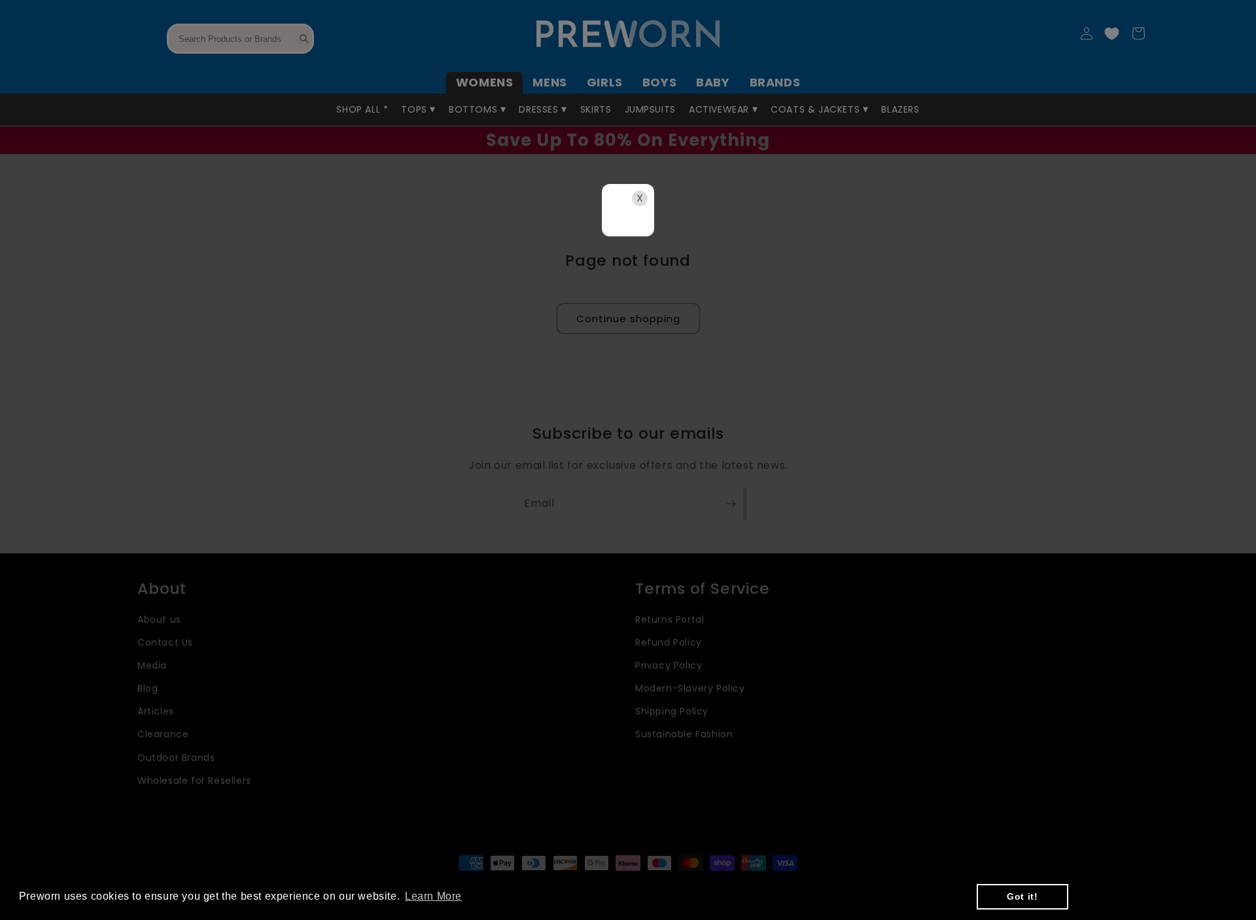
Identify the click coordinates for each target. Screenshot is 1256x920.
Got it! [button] (1022, 896)
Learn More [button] (433, 896)
